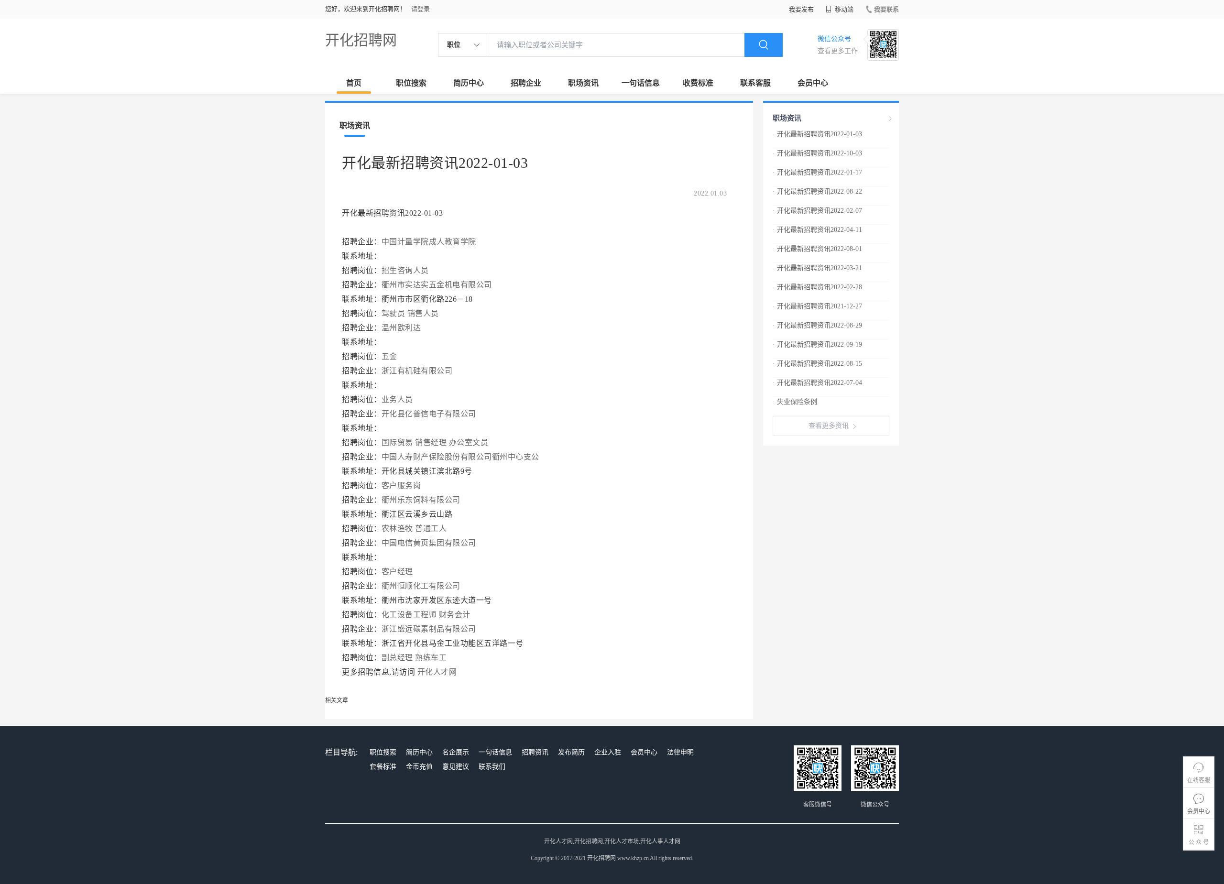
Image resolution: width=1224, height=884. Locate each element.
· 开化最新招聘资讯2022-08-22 (817, 191)
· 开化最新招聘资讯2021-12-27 (817, 306)
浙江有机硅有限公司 (418, 371)
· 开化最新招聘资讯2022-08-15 (817, 363)
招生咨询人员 (405, 270)
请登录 (420, 8)
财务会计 (454, 615)
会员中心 (813, 83)
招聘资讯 (535, 752)
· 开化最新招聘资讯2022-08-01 (817, 248)
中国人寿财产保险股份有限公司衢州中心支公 (462, 457)
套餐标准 (383, 766)
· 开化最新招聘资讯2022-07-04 (817, 382)
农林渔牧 (397, 528)
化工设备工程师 (409, 615)
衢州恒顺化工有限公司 (422, 586)
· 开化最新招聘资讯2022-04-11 (817, 229)
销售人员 (423, 313)
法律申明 (680, 752)
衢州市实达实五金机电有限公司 (438, 285)
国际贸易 (397, 442)
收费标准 (698, 83)
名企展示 (455, 752)
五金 (389, 356)
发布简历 (571, 752)
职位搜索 (411, 83)
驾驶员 (393, 313)
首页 (353, 83)
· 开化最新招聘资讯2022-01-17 (817, 172)
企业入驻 (607, 752)
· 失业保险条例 (795, 401)
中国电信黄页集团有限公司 (430, 543)
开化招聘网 (361, 40)
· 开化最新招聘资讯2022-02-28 (817, 287)
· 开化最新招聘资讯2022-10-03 (817, 153)
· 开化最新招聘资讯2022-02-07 (817, 210)
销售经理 (431, 442)
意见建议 (455, 766)
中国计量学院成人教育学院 (430, 242)
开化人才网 (437, 672)
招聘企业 (526, 83)
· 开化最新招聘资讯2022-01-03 (817, 134)
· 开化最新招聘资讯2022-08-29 (817, 325)
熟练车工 (431, 658)
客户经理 (397, 572)
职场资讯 (583, 83)
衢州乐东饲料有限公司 (422, 500)
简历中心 (468, 83)
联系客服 (755, 83)
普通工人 (431, 528)
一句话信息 (641, 83)
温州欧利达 (402, 328)
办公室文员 (469, 442)
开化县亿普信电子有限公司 (430, 414)
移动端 (843, 9)
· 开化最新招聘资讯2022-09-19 (817, 344)
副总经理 (397, 658)
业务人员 (397, 399)
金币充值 (419, 766)
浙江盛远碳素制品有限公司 (430, 629)
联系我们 (492, 766)
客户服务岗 (401, 485)
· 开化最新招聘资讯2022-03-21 (817, 268)
